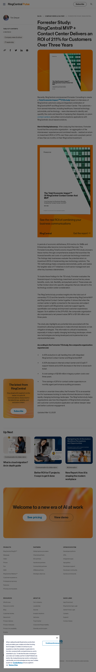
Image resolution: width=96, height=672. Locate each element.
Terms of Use (13, 665)
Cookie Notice (18, 663)
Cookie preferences (52, 643)
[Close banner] (57, 637)
